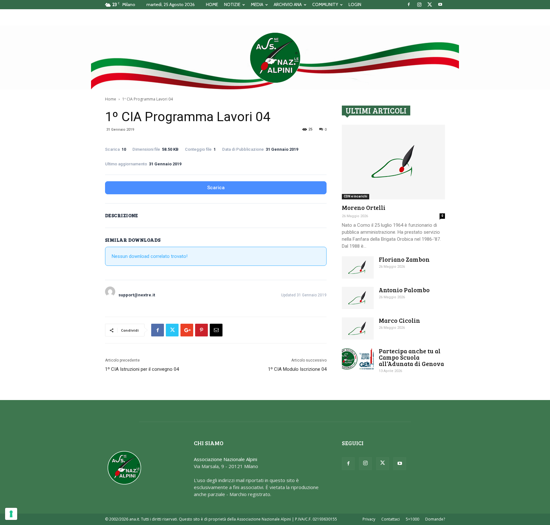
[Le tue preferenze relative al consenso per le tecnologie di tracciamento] (11, 514)
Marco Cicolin (399, 320)
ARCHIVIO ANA (288, 4)
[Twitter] (429, 4)
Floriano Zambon (404, 259)
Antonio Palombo (404, 290)
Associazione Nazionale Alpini (225, 459)
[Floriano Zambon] (358, 267)
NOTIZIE (232, 4)
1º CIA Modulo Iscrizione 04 (297, 369)
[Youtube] (440, 4)
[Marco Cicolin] (358, 328)
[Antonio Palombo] (358, 298)
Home (110, 99)
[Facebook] (408, 4)
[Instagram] (419, 4)
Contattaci (390, 519)
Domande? (435, 519)
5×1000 (412, 519)
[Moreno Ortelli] (393, 162)
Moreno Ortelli (363, 207)
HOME (212, 4)
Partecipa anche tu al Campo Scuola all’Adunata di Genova (411, 357)
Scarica (216, 187)
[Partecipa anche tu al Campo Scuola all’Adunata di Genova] (358, 359)
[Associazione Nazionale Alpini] (275, 57)
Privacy (369, 519)
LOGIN (355, 4)
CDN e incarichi (355, 196)
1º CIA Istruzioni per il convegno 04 (142, 369)
